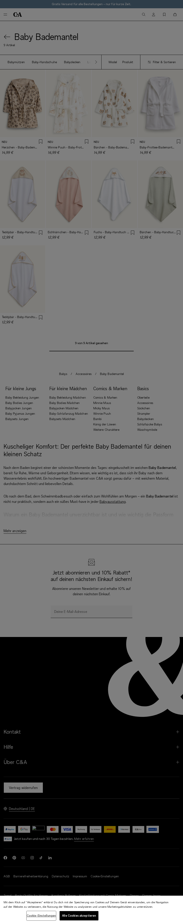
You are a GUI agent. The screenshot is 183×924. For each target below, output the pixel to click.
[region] (91, 910)
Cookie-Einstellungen (41, 915)
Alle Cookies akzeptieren (79, 915)
